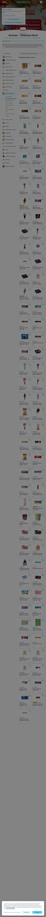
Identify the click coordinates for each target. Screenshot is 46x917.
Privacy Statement (10, 908)
